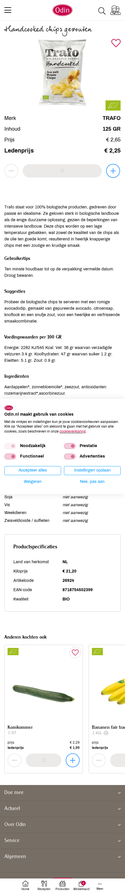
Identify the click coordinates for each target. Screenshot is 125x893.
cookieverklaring (73, 431)
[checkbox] (10, 446)
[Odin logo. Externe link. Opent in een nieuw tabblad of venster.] (8, 407)
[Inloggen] (115, 10)
